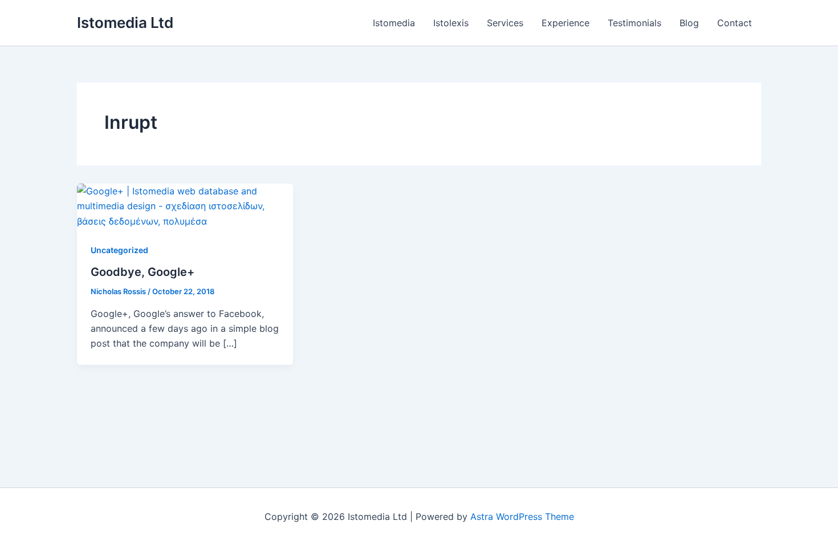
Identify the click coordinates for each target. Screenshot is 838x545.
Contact (734, 23)
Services (505, 23)
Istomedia (394, 23)
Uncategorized (119, 250)
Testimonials (634, 23)
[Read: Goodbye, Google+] (185, 205)
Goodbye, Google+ (142, 272)
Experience (565, 23)
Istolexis (451, 23)
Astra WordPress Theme (522, 516)
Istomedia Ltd (125, 22)
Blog (689, 23)
